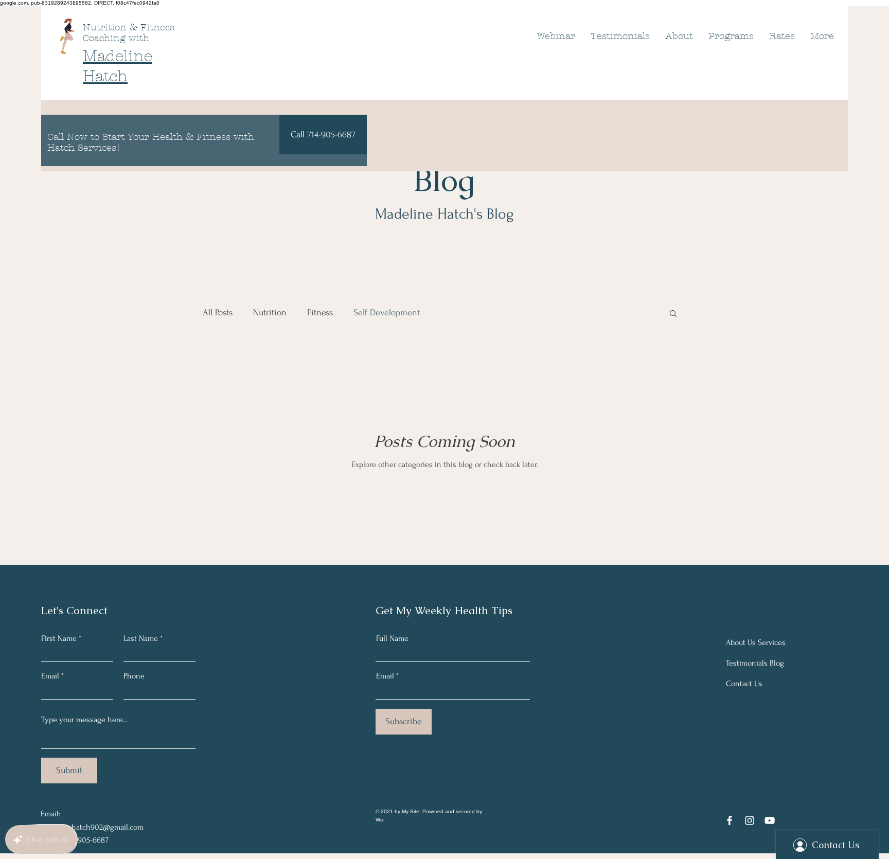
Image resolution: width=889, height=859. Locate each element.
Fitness (320, 312)
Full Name (392, 638)
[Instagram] (749, 820)
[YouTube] (769, 820)
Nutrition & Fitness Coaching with (128, 33)
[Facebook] (729, 820)
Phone (134, 676)
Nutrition (270, 312)
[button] (673, 314)
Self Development (386, 312)
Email (50, 676)
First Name (59, 638)
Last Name (140, 638)
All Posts (218, 312)
